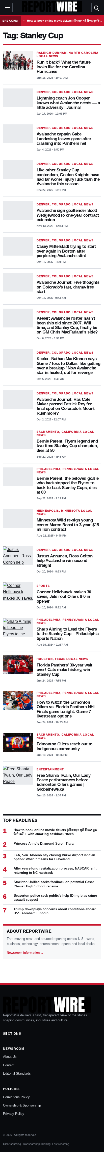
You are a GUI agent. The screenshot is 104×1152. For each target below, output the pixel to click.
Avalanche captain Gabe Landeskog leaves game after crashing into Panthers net (64, 138)
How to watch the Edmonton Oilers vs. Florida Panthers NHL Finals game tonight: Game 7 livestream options (66, 709)
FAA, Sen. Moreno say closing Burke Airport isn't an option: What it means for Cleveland (54, 857)
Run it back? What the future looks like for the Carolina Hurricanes (64, 67)
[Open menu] (8, 7)
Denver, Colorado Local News (65, 91)
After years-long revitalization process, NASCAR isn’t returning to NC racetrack (55, 870)
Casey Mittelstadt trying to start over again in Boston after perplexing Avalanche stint (66, 251)
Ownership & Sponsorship (22, 1105)
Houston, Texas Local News (62, 658)
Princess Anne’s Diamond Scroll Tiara (43, 843)
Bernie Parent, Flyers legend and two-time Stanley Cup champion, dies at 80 (67, 446)
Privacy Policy (13, 1114)
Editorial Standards (17, 1073)
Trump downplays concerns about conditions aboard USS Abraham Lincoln (55, 911)
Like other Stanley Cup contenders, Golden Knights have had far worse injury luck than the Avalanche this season (68, 176)
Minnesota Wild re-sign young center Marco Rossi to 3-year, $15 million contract (68, 524)
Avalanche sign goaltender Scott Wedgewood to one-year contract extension (68, 215)
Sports (43, 585)
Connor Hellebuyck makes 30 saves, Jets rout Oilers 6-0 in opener (64, 596)
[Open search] (96, 7)
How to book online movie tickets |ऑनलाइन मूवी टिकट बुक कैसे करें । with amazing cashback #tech (64, 20)
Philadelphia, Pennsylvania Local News (68, 470)
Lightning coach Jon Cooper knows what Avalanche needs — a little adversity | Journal (68, 102)
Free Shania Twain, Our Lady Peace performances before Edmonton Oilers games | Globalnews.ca (63, 782)
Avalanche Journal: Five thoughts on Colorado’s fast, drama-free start (68, 287)
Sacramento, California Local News (65, 433)
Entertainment (50, 769)
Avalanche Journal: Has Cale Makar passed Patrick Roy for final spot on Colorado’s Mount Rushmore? (65, 406)
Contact (8, 1065)
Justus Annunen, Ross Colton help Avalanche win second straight (64, 560)
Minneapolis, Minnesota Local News (64, 512)
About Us (10, 1057)
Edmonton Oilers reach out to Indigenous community (64, 746)
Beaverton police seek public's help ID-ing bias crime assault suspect (55, 897)
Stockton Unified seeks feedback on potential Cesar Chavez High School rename (54, 884)
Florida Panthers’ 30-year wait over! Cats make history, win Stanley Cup (64, 669)
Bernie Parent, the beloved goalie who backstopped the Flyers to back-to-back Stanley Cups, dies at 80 (68, 485)
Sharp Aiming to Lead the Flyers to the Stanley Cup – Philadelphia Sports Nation (68, 634)
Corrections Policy (16, 1097)
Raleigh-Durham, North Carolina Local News (67, 54)
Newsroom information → (25, 952)
